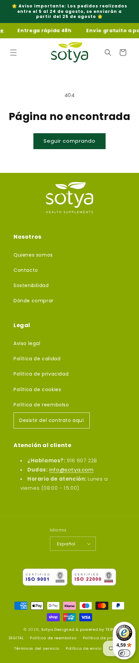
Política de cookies (37, 389)
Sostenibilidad (31, 285)
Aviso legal (26, 343)
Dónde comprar (33, 300)
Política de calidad (36, 358)
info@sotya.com (71, 469)
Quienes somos (33, 255)
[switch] (124, 653)
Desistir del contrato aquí (51, 420)
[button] (13, 52)
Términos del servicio (36, 648)
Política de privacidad (40, 373)
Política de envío (84, 648)
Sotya (47, 629)
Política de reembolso (41, 404)
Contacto (25, 270)
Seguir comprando (69, 140)
